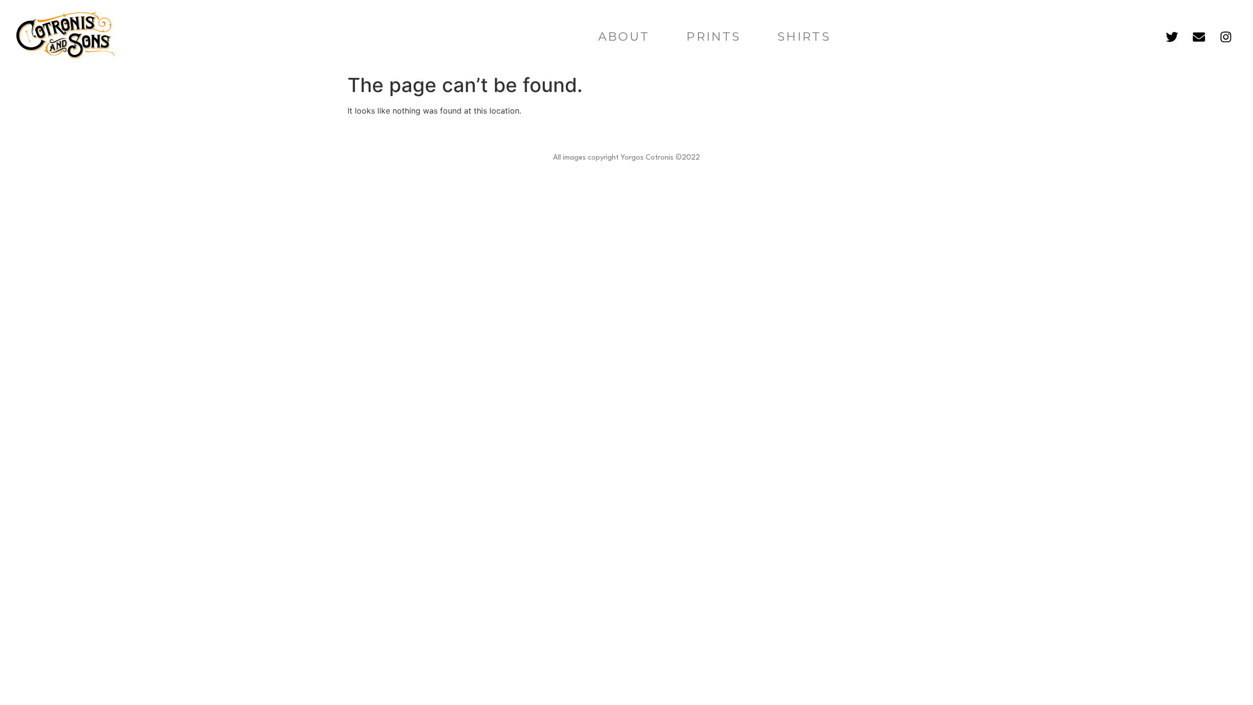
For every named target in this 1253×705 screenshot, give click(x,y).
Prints (713, 37)
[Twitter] (1172, 36)
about (624, 37)
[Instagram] (1226, 36)
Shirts (804, 37)
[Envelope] (1199, 36)
